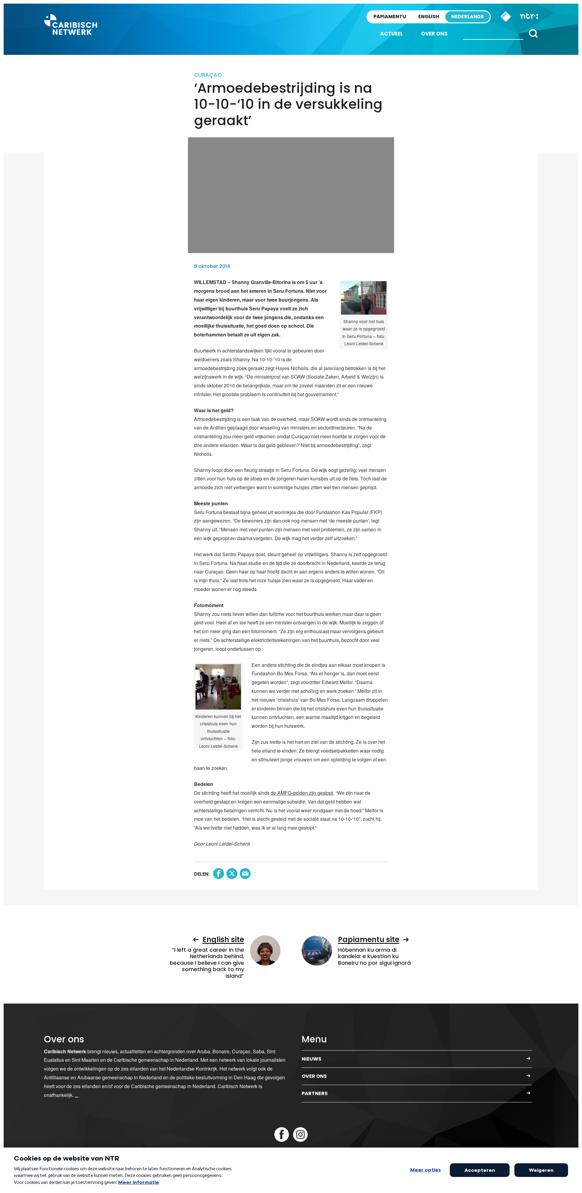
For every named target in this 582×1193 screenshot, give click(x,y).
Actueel (391, 33)
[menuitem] (391, 34)
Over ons (434, 33)
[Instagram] (300, 1134)
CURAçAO (208, 75)
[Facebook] (281, 1134)
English (428, 16)
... (77, 1094)
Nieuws (311, 1058)
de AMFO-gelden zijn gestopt (302, 792)
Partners (315, 1093)
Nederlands (467, 16)
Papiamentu (389, 16)
